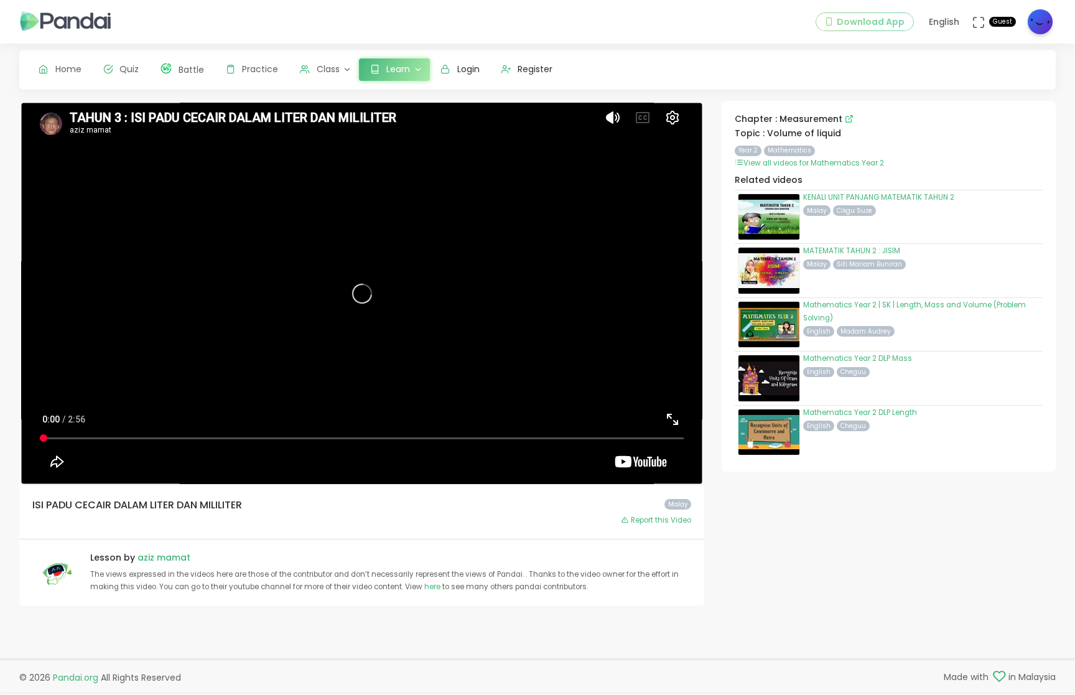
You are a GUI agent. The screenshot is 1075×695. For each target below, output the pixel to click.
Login (468, 69)
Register (535, 69)
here (433, 587)
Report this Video (660, 520)
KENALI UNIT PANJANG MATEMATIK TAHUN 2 (878, 197)
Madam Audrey (865, 331)
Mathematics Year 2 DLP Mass (857, 358)
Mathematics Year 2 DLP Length (860, 412)
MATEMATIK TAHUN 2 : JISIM (851, 251)
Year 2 (748, 150)
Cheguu (853, 372)
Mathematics (789, 150)
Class (328, 69)
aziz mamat (163, 557)
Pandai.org (75, 677)
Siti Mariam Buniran (869, 264)
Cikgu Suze (854, 211)
